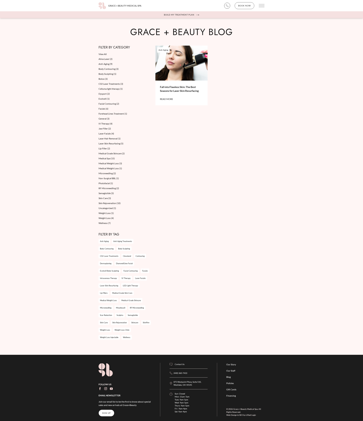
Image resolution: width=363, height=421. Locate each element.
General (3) (104, 118)
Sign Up (106, 413)
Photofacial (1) (106, 183)
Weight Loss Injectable (109, 337)
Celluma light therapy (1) (111, 88)
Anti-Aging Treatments (122, 241)
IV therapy (126, 278)
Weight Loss (105, 330)
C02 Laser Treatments (109, 256)
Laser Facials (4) (106, 133)
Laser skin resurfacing (109, 285)
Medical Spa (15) (107, 158)
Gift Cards (231, 389)
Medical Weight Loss (108, 300)
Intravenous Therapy (108, 278)
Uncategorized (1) (107, 208)
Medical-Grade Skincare (131, 300)
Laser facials (140, 278)
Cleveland (127, 256)
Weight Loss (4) (106, 218)
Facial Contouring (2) (109, 103)
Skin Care (104, 322)
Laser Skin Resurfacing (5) (111, 143)
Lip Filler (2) (104, 148)
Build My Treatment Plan (179, 14)
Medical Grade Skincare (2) (112, 153)
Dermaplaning (105, 263)
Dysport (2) (104, 93)
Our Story (231, 364)
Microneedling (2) (107, 173)
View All (103, 54)
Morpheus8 (120, 308)
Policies (230, 383)
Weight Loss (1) (106, 213)
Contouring (140, 256)
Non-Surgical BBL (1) (109, 178)
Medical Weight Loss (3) (110, 163)
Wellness (126, 337)
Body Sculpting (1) (107, 73)
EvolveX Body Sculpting (109, 271)
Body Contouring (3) (109, 68)
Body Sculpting (124, 249)
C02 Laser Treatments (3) (111, 83)
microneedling (105, 308)
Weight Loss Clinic (122, 330)
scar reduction (106, 315)
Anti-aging (104, 241)
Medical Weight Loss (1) (110, 168)
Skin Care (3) (105, 198)
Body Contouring (107, 249)
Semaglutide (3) (106, 193)
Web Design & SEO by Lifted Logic (241, 415)
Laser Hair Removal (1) (110, 138)
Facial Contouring (131, 271)
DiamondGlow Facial (124, 263)
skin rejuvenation (119, 322)
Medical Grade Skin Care (122, 293)
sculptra (120, 315)
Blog (228, 377)
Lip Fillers (104, 293)
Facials (145, 271)
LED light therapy (130, 285)
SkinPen (146, 322)
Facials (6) (103, 108)
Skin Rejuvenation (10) (110, 203)
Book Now (244, 5)
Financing (231, 395)
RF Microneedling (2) (109, 188)
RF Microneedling (137, 308)
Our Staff (230, 370)
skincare (134, 322)
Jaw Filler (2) (105, 128)
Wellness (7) (105, 223)
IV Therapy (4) (105, 123)
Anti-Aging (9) (105, 64)
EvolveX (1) (104, 98)
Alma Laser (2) (105, 59)
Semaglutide (133, 315)
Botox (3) (103, 78)
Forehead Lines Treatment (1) (113, 113)
